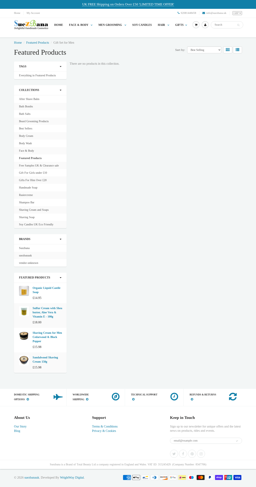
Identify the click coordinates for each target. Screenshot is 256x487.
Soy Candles (142, 24)
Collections (29, 90)
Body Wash (25, 143)
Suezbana (24, 248)
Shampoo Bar (26, 202)
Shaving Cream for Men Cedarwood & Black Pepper (47, 337)
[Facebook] (183, 454)
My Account (33, 12)
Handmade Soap (28, 187)
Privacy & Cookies (104, 431)
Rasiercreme (26, 195)
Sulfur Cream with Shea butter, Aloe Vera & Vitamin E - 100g (47, 312)
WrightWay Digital (72, 477)
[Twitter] (174, 454)
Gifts (179, 24)
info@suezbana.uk (216, 12)
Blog (17, 431)
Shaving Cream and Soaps (34, 209)
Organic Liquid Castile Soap (46, 290)
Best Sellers (25, 128)
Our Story (20, 426)
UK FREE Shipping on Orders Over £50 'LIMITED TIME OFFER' (128, 4)
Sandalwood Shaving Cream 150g (45, 359)
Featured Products (37, 42)
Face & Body (79, 24)
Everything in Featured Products (37, 75)
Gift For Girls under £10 (33, 172)
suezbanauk (25, 255)
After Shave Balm (29, 99)
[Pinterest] (192, 454)
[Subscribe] (237, 441)
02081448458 (188, 12)
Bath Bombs (26, 106)
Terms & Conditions (105, 426)
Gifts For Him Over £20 (33, 180)
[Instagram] (201, 454)
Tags (22, 66)
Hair (162, 24)
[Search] (238, 25)
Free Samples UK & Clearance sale (39, 165)
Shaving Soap (27, 217)
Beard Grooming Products (34, 121)
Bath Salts (24, 113)
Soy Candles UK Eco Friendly (36, 224)
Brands (24, 239)
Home (17, 12)
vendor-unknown (28, 262)
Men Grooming (110, 24)
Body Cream (26, 135)
